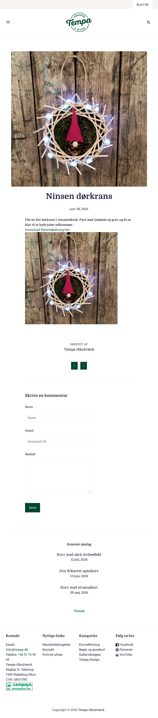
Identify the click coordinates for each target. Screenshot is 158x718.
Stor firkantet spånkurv (79, 570)
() (142, 4)
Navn (29, 407)
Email (29, 430)
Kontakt (48, 649)
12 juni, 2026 (79, 576)
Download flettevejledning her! (47, 229)
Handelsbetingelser (56, 644)
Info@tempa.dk (17, 649)
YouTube (125, 654)
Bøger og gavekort (92, 649)
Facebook (126, 644)
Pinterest (126, 649)
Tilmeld (79, 611)
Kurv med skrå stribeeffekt (79, 554)
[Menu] (8, 22)
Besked (30, 454)
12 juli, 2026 (79, 559)
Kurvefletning (89, 644)
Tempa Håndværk (91, 710)
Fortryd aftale (52, 654)
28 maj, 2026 (79, 592)
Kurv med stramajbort (79, 587)
